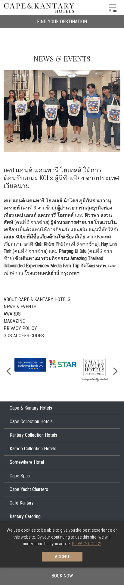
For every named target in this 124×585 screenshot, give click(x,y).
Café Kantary (22, 503)
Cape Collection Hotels (31, 421)
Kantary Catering (25, 516)
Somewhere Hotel (27, 462)
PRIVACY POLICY (20, 328)
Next (115, 370)
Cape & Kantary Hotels (31, 408)
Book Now (62, 576)
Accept (62, 556)
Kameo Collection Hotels (33, 448)
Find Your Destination (62, 21)
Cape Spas (20, 476)
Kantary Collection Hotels (33, 435)
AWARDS (12, 314)
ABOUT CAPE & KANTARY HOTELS (37, 299)
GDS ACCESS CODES (24, 335)
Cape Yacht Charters (29, 489)
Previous (8, 370)
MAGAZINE (14, 321)
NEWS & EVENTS (20, 307)
